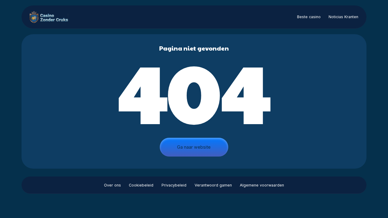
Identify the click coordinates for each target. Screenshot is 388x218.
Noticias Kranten (343, 17)
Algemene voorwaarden (262, 185)
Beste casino (309, 17)
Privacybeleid (174, 185)
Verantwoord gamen (213, 185)
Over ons (112, 185)
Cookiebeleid (141, 185)
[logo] (51, 17)
